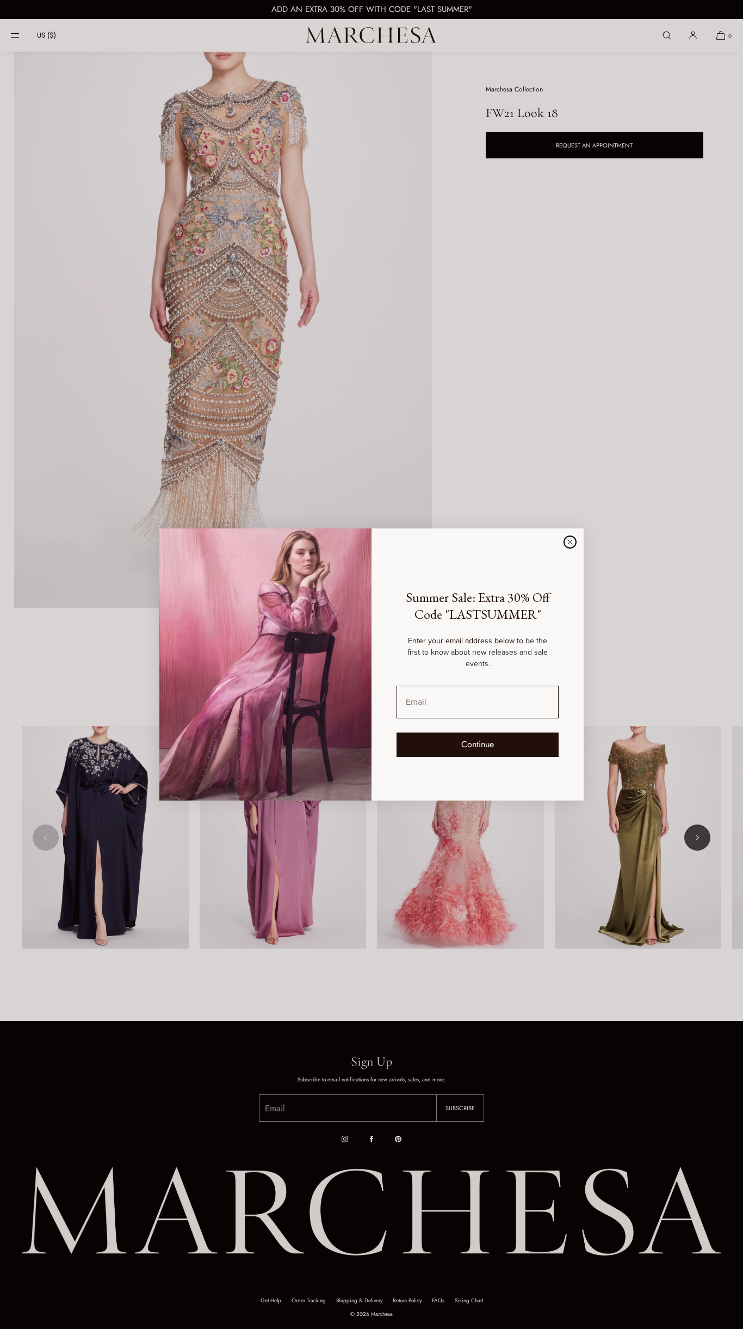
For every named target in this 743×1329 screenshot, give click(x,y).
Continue (477, 744)
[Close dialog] (570, 542)
